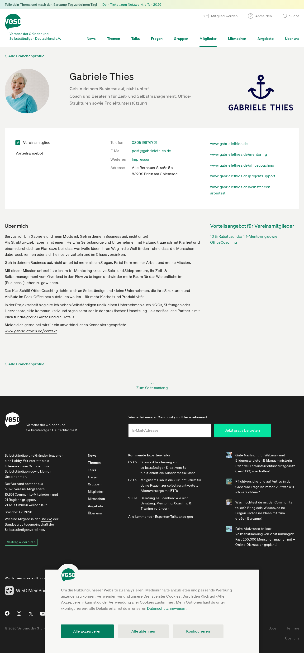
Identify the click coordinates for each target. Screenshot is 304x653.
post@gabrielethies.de (151, 150)
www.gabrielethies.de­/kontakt (31, 331)
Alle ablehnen (143, 631)
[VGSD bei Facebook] (6, 615)
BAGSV (46, 519)
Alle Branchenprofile (26, 55)
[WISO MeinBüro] (26, 592)
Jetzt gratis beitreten (242, 430)
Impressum (142, 159)
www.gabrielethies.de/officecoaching (242, 165)
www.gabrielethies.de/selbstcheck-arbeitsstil (240, 189)
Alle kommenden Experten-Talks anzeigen (160, 516)
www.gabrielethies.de (229, 143)
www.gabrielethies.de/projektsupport (243, 176)
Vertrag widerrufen (21, 542)
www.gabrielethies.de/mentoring (238, 154)
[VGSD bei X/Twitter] (31, 615)
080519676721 (144, 142)
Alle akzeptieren (87, 631)
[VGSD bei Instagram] (19, 615)
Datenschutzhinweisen (166, 608)
